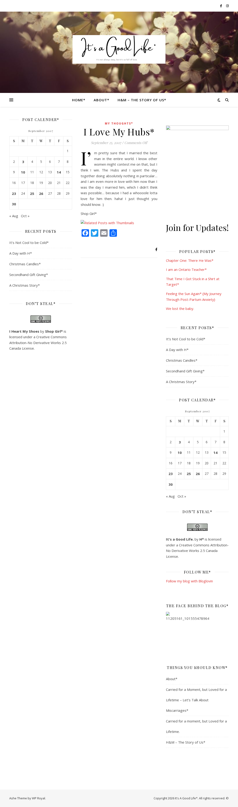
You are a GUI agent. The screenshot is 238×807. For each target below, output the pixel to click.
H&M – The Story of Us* (142, 100)
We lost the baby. (180, 308)
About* (101, 100)
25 (32, 193)
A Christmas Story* (24, 285)
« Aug (13, 215)
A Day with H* (20, 253)
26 (41, 193)
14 (59, 172)
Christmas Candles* (25, 264)
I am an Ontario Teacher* (186, 269)
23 (14, 193)
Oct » (25, 215)
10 (23, 172)
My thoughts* (119, 123)
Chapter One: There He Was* (189, 260)
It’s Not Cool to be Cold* (29, 242)
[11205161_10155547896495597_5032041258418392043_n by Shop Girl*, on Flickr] (197, 633)
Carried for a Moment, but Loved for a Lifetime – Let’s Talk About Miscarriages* (196, 700)
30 (14, 204)
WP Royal (38, 798)
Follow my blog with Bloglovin (189, 581)
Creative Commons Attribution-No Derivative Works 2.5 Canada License (38, 343)
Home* (78, 100)
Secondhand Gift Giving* (28, 274)
